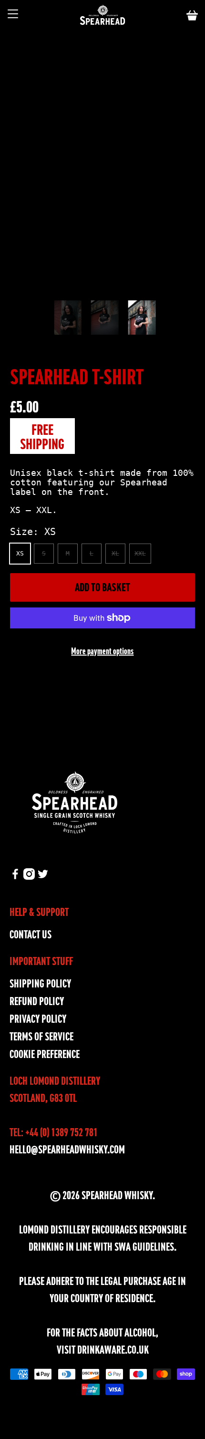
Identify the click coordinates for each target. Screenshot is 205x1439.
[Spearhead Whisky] (102, 15)
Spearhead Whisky (117, 1195)
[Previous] (72, 286)
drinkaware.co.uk (113, 1350)
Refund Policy (37, 1001)
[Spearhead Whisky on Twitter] (43, 876)
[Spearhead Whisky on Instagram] (29, 876)
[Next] (132, 286)
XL (115, 553)
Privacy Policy (38, 1019)
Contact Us (30, 934)
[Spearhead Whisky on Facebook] (15, 876)
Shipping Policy (40, 983)
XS (20, 553)
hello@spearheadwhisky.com (67, 1149)
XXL (140, 553)
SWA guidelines (144, 1247)
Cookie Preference (45, 1054)
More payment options (102, 651)
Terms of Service (41, 1036)
